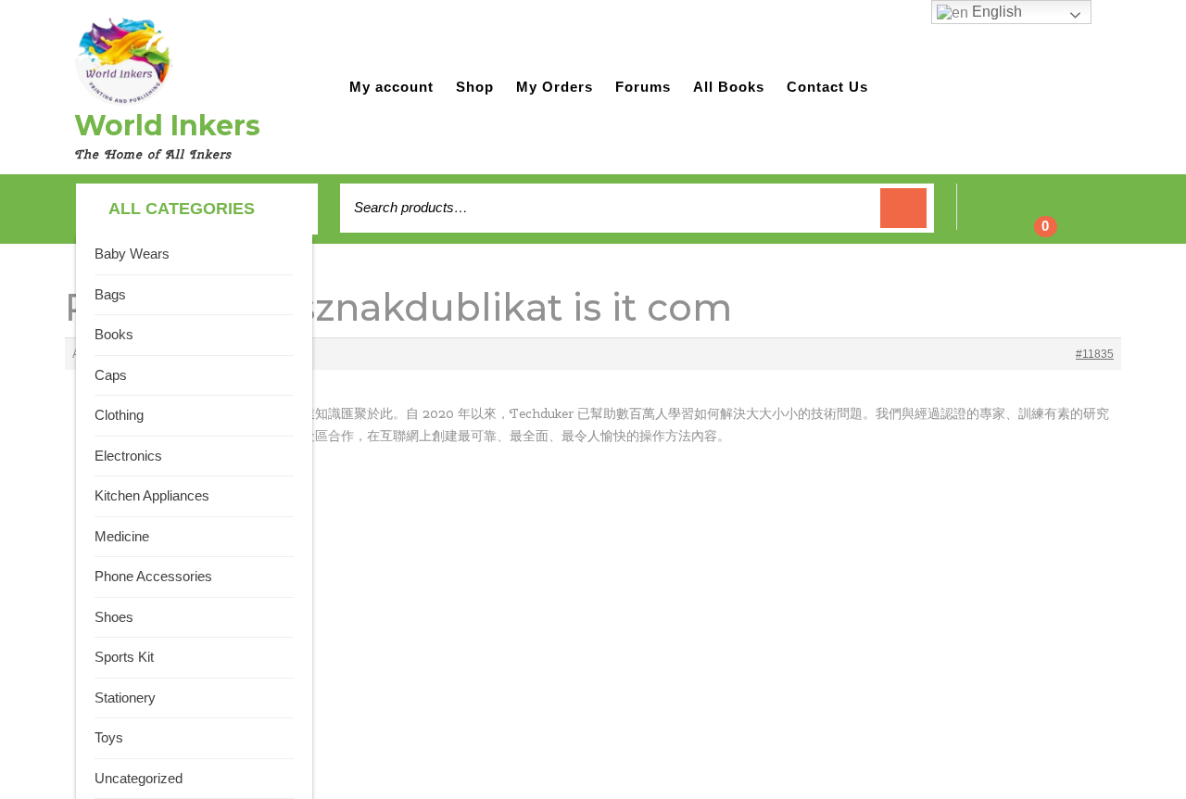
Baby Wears (132, 253)
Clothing (119, 415)
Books (114, 334)
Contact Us (827, 87)
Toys (109, 737)
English (995, 11)
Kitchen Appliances (152, 495)
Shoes (114, 617)
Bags (110, 294)
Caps (111, 375)
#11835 (1095, 354)
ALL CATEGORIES (181, 208)
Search (903, 208)
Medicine (122, 536)
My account (391, 87)
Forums (643, 87)
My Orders (554, 87)
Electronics (128, 455)
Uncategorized (139, 778)
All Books (728, 87)
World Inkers (167, 125)
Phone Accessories (153, 576)
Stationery (125, 697)
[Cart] (1034, 217)
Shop (475, 87)
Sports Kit (124, 657)
